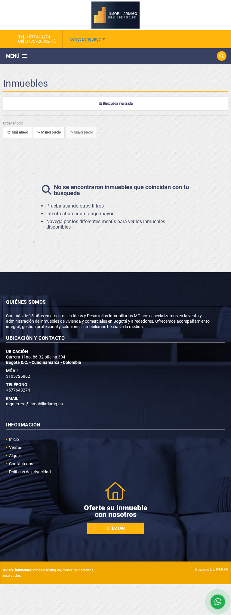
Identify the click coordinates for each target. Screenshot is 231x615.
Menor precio (50, 133)
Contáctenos (21, 463)
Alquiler (16, 455)
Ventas (15, 447)
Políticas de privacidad (30, 471)
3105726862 (38, 41)
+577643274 (38, 37)
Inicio (14, 439)
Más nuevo (19, 133)
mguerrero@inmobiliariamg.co (34, 403)
